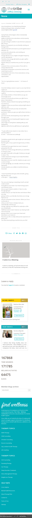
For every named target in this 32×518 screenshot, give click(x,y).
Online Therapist (18, 335)
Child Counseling (5, 436)
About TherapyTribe (6, 494)
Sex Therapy (4, 467)
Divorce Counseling (6, 443)
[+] (16, 250)
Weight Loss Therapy (7, 477)
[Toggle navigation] (29, 9)
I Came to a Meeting (10, 260)
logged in (11, 285)
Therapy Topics (10, 4)
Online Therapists (22, 4)
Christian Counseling (6, 439)
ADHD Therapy (5, 432)
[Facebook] (5, 1)
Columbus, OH (18, 311)
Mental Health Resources (8, 490)
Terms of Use (5, 501)
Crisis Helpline (5, 487)
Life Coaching (5, 450)
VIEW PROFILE (19, 315)
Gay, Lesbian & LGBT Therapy (9, 446)
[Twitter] (2, 1)
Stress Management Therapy (9, 474)
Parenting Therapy (6, 463)
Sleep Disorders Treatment (8, 470)
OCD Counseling (5, 460)
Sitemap (3, 504)
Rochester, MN (18, 310)
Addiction (18, 23)
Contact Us (4, 497)
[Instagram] (8, 1)
